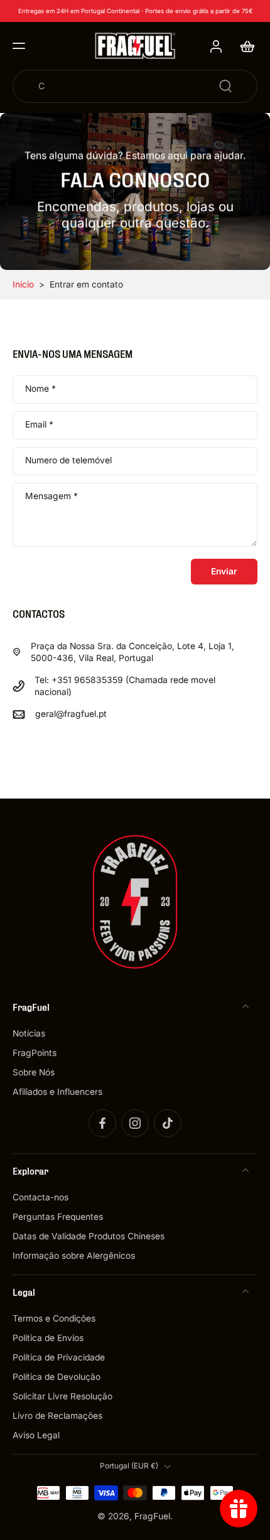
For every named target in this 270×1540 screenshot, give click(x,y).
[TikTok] (167, 1123)
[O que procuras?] (225, 86)
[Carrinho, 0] (243, 46)
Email (39, 425)
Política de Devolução (56, 1377)
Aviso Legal (36, 1436)
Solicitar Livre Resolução (62, 1396)
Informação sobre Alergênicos (74, 1256)
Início (23, 284)
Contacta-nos (40, 1197)
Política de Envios (48, 1338)
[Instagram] (135, 1123)
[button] (19, 45)
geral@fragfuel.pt (71, 714)
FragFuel (152, 1516)
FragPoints (35, 1053)
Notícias (29, 1033)
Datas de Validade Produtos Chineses (89, 1236)
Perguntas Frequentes (58, 1217)
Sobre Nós (34, 1072)
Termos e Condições (54, 1318)
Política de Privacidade (59, 1357)
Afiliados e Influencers (57, 1092)
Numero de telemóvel (68, 461)
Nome (40, 389)
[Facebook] (102, 1123)
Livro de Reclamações (57, 1416)
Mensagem (51, 496)
